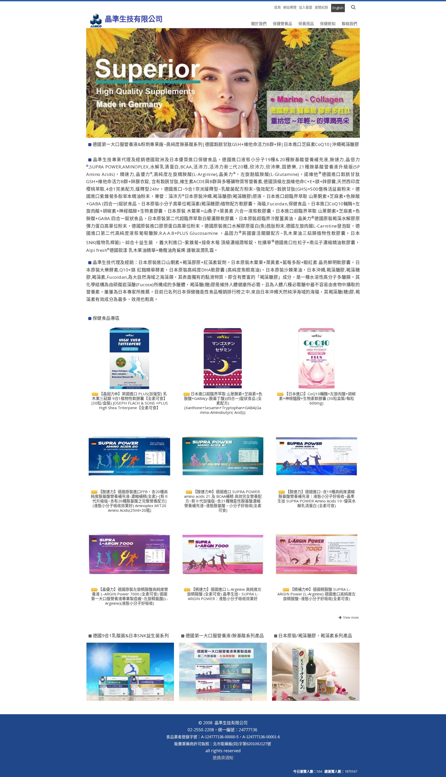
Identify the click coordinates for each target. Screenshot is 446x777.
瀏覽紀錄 (321, 7)
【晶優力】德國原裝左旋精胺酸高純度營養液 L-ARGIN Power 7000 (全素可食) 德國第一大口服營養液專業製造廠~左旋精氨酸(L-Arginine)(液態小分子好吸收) (129, 596)
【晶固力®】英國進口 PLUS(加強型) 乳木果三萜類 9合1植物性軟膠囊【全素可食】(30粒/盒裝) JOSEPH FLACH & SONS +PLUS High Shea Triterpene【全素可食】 (129, 400)
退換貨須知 (223, 757)
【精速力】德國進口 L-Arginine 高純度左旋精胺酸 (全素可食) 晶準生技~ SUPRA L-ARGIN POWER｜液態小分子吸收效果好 (224, 594)
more (348, 617)
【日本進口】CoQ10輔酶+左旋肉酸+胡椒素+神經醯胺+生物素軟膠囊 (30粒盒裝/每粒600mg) (317, 398)
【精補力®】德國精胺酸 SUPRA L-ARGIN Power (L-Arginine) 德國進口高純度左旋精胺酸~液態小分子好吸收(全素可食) (316, 594)
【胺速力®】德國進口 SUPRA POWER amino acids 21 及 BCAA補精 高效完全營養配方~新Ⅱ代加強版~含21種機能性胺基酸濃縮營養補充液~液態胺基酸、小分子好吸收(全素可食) (223, 500)
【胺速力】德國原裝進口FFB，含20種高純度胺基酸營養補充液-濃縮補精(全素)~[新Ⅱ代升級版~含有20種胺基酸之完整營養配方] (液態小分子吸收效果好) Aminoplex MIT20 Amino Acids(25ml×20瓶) (129, 500)
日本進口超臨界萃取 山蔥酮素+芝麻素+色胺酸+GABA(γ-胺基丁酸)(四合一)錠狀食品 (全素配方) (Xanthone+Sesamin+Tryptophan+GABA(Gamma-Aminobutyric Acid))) (223, 403)
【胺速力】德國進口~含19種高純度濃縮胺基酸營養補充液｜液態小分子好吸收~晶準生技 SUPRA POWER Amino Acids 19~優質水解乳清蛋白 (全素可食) (316, 498)
